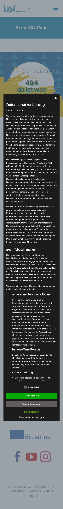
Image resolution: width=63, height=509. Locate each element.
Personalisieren (31, 412)
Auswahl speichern (31, 404)
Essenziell (33, 387)
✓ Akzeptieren (31, 395)
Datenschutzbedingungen (31, 417)
